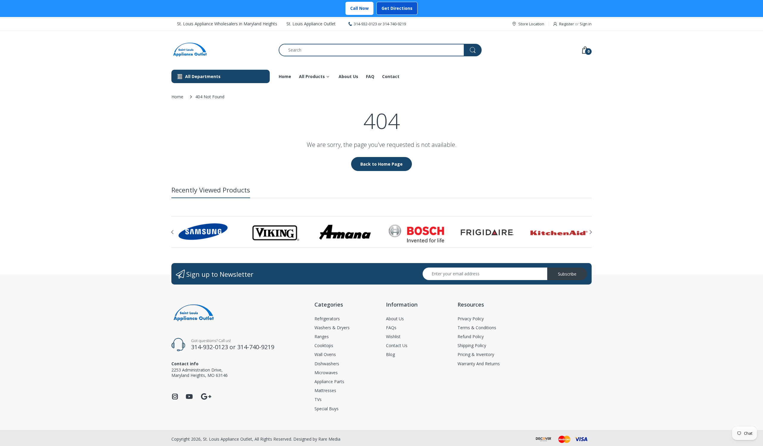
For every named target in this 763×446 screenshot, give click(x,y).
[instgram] (175, 398)
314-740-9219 (394, 24)
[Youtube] (189, 398)
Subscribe (567, 274)
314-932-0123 (365, 24)
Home (177, 97)
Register (566, 24)
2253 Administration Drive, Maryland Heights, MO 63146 (199, 372)
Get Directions (397, 8)
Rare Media (329, 439)
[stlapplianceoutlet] (220, 50)
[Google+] (206, 395)
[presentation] (172, 232)
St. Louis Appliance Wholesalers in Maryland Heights (227, 24)
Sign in (586, 24)
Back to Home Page (381, 164)
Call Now (359, 8)
